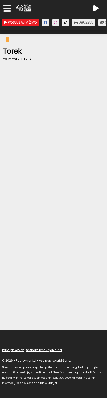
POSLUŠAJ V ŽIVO (22, 22)
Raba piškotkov (13, 350)
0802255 (85, 22)
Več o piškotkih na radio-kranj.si (36, 383)
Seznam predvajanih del (44, 350)
